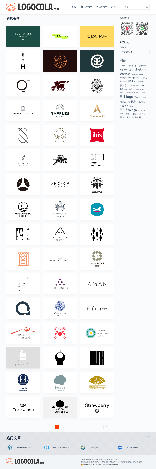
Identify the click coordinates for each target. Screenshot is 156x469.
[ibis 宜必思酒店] (97, 135)
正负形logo (123, 102)
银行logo (142, 114)
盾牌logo (142, 102)
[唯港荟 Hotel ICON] (97, 259)
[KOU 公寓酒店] (23, 382)
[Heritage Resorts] (97, 234)
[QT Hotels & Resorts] (23, 85)
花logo (132, 106)
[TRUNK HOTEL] (97, 357)
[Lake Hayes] (23, 160)
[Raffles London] (60, 110)
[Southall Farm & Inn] (23, 36)
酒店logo (129, 114)
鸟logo (138, 117)
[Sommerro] (60, 61)
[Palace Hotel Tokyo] (60, 259)
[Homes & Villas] (23, 259)
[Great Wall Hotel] (60, 333)
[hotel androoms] (97, 160)
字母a (133, 86)
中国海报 (130, 65)
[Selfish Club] (23, 135)
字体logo (132, 81)
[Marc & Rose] (97, 85)
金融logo (135, 114)
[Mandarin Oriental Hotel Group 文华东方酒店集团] (97, 382)
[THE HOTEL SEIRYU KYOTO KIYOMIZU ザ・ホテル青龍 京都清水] (60, 357)
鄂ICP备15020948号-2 (110, 464)
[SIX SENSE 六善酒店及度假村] (60, 283)
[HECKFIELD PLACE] (23, 61)
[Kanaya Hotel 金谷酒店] (97, 184)
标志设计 (86, 6)
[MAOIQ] (60, 135)
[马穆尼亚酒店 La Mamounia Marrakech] (23, 110)
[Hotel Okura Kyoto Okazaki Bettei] (23, 184)
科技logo (124, 105)
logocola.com (92, 459)
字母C (143, 86)
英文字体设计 (142, 110)
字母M (131, 89)
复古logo (144, 78)
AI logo (122, 66)
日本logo (126, 97)
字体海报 (141, 81)
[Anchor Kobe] (60, 184)
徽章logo (123, 92)
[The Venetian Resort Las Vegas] (60, 85)
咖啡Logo (142, 74)
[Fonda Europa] (97, 36)
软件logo (122, 114)
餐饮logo (130, 117)
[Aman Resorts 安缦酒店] (97, 283)
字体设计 (101, 6)
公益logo (131, 70)
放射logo (136, 92)
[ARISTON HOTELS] (60, 308)
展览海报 (138, 89)
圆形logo (131, 77)
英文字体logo (128, 110)
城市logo (138, 78)
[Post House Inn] (97, 61)
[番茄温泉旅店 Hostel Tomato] (60, 407)
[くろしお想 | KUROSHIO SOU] (23, 234)
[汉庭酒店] (97, 209)
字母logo (124, 89)
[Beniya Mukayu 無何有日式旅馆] (97, 308)
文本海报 (142, 92)
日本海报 (138, 97)
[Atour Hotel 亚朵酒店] (60, 234)
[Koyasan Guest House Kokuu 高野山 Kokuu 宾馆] (97, 333)
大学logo (123, 81)
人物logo (123, 70)
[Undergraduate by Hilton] (60, 36)
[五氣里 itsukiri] (23, 283)
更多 (113, 6)
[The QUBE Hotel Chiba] (23, 308)
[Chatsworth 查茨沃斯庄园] (23, 407)
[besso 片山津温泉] (60, 382)
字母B (138, 86)
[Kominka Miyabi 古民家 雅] (60, 209)
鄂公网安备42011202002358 (92, 464)
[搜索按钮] (147, 7)
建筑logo (145, 89)
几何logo (140, 69)
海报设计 (133, 101)
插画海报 (130, 92)
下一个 (108, 427)
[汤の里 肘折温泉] (23, 333)
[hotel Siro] (23, 357)
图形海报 (123, 78)
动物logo (125, 74)
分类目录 (123, 47)
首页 (74, 6)
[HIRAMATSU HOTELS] (23, 209)
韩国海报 (123, 117)
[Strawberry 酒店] (97, 407)
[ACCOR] (97, 110)
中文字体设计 (140, 65)
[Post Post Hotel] (60, 160)
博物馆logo (135, 74)
